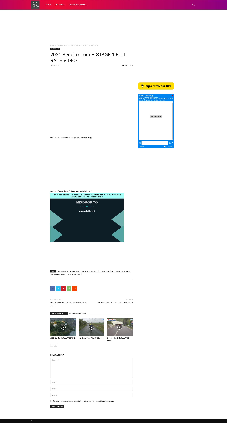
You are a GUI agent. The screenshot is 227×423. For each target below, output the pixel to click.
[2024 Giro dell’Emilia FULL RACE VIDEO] (120, 327)
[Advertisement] (113, 27)
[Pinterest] (63, 288)
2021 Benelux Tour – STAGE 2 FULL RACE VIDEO (114, 303)
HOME (48, 5)
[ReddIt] (74, 288)
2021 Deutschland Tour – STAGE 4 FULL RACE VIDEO (68, 304)
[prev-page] (51, 345)
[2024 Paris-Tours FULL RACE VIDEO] (91, 327)
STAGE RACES (61, 45)
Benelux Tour (104, 271)
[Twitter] (58, 288)
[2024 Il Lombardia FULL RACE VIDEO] (63, 327)
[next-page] (55, 345)
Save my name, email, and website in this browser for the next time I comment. (83, 401)
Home (52, 45)
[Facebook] (52, 288)
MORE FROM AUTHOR (77, 313)
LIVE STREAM (60, 5)
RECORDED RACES (77, 5)
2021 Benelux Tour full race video (68, 271)
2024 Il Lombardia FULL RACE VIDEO (63, 338)
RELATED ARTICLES (59, 313)
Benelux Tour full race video (120, 271)
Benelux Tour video (74, 274)
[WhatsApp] (69, 288)
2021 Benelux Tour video (90, 271)
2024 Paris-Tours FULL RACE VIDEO (91, 338)
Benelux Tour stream (58, 274)
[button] (193, 5)
